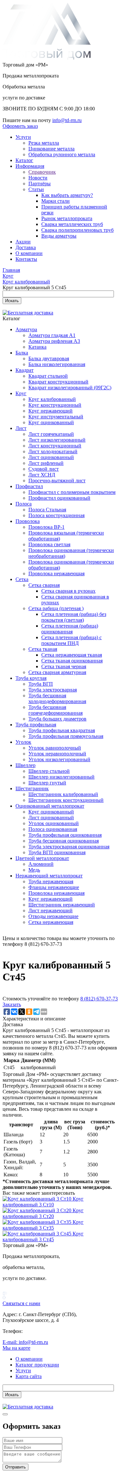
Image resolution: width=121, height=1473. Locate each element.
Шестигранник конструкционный (66, 800)
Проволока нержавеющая (56, 573)
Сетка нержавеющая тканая (71, 655)
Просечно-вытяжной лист (57, 480)
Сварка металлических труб (72, 224)
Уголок (23, 742)
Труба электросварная (52, 689)
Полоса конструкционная (56, 515)
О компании (29, 253)
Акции (23, 241)
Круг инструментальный (55, 416)
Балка (21, 352)
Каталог (24, 160)
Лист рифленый (46, 463)
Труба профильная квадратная (61, 730)
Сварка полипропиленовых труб (77, 230)
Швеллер (25, 765)
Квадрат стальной (48, 376)
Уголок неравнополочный (57, 753)
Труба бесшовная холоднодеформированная (57, 698)
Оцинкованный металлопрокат (49, 806)
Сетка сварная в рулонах (68, 591)
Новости (37, 177)
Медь (34, 870)
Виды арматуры (58, 236)
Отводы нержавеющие (53, 916)
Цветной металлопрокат (42, 858)
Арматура (26, 329)
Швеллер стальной (49, 771)
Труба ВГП (40, 684)
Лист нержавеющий (50, 910)
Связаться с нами (21, 1303)
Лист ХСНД (41, 474)
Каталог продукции (37, 1364)
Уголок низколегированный (59, 759)
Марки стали (55, 201)
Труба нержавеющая (50, 881)
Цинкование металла (51, 148)
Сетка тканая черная (63, 666)
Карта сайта (28, 1376)
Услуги (23, 137)
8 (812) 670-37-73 (99, 998)
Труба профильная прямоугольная (65, 736)
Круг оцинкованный (51, 422)
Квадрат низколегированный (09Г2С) (69, 387)
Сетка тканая (42, 649)
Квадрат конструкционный (58, 381)
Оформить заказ (20, 126)
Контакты (26, 259)
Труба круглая (30, 678)
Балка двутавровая (48, 358)
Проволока (27, 521)
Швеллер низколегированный (61, 777)
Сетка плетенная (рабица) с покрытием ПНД (71, 640)
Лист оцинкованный (51, 457)
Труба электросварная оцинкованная (68, 846)
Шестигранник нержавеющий (61, 904)
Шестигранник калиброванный (63, 794)
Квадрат (24, 370)
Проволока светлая (49, 544)
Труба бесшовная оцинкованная (63, 841)
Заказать (12, 1004)
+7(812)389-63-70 (21, 114)
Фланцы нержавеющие (53, 887)
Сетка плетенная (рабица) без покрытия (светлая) (73, 617)
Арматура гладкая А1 (52, 335)
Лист (20, 428)
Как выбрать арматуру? (67, 195)
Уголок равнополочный (54, 748)
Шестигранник (32, 788)
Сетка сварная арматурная (57, 672)
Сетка (21, 579)
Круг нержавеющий (50, 411)
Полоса (23, 503)
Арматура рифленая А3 (54, 341)
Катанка (37, 347)
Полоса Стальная (47, 509)
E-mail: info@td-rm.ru (25, 1342)
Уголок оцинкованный (53, 823)
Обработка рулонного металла (61, 154)
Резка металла (43, 143)
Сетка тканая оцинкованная (72, 660)
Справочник (42, 172)
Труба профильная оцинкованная (65, 835)
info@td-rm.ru (67, 120)
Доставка (25, 247)
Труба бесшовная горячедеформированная (55, 710)
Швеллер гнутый (47, 782)
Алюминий (41, 864)
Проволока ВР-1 (46, 527)
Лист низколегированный (57, 440)
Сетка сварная (44, 585)
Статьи (36, 189)
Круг (20, 393)
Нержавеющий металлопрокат (49, 875)
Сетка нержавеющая (50, 922)
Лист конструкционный (54, 445)
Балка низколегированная (56, 364)
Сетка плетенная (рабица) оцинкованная (69, 628)
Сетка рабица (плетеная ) (56, 608)
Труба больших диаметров (57, 718)
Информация (29, 166)
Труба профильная (35, 724)
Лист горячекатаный (51, 434)
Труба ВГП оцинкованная (57, 852)
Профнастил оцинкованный (59, 498)
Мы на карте (16, 1348)
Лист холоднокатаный (52, 451)
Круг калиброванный (52, 399)
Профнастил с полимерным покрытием (72, 492)
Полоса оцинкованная (52, 829)
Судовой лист (43, 469)
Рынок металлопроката (66, 218)
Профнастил (29, 486)
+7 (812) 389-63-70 (44, 1331)
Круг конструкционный (54, 405)
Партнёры (39, 183)
